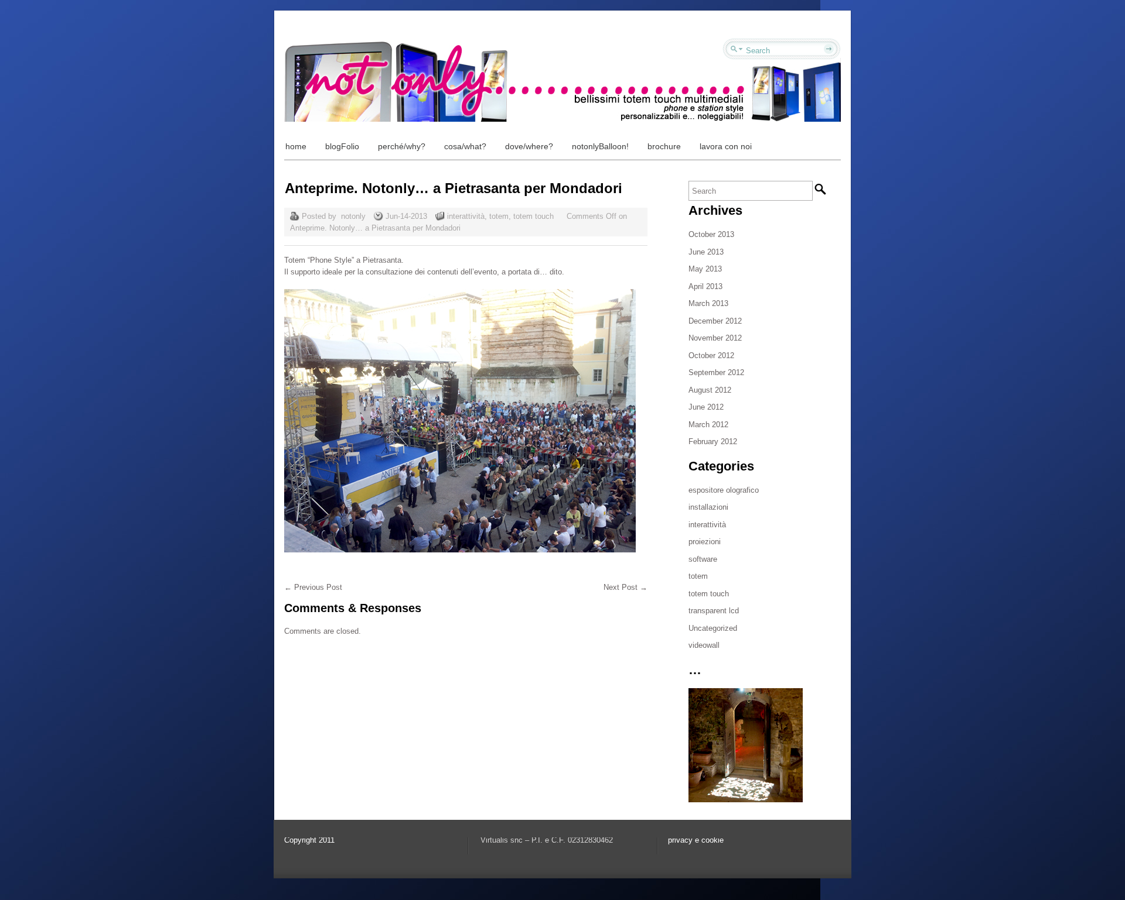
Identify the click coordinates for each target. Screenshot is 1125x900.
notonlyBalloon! (600, 146)
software (702, 559)
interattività (466, 216)
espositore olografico (723, 490)
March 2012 (708, 424)
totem (499, 216)
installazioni (708, 507)
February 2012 (712, 441)
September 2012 (716, 372)
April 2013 (705, 286)
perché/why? (401, 146)
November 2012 (715, 338)
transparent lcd (713, 610)
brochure (664, 146)
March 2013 (708, 303)
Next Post (625, 587)
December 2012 (715, 321)
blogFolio (342, 146)
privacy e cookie (696, 840)
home (295, 146)
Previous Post (313, 587)
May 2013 (705, 268)
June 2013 (706, 252)
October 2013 (711, 234)
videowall (704, 645)
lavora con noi (726, 146)
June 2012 (706, 407)
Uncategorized (712, 628)
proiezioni (704, 541)
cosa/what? (465, 146)
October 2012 (711, 355)
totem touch (533, 216)
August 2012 (709, 390)
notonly (353, 216)
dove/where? (529, 146)
